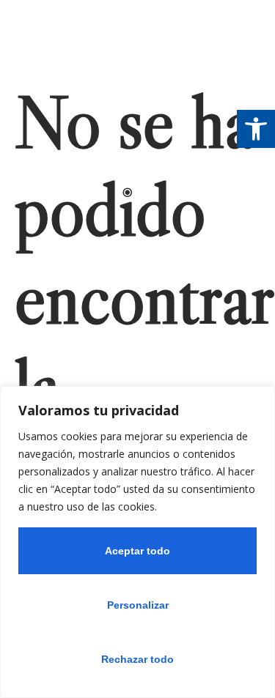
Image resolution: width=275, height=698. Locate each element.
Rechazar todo (137, 659)
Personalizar (138, 605)
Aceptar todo (137, 551)
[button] (256, 129)
